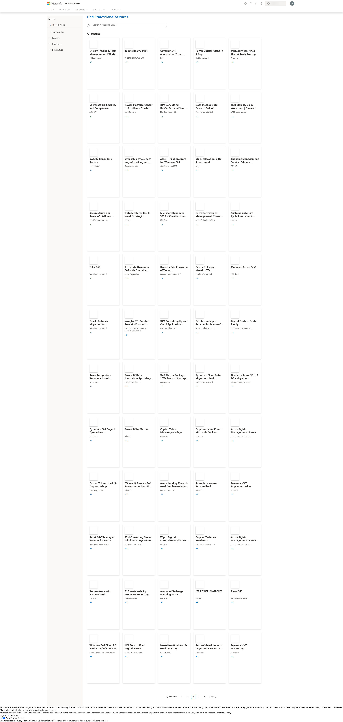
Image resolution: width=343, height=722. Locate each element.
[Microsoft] (54, 3)
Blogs (27, 707)
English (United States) (10, 715)
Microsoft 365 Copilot (101, 712)
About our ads (86, 720)
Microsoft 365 (47, 712)
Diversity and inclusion (197, 712)
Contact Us (35, 720)
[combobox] (128, 25)
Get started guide (64, 707)
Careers (128, 712)
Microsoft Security (19, 712)
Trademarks (74, 720)
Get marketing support (200, 707)
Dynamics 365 (34, 712)
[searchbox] (67, 25)
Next (212, 696)
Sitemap (26, 720)
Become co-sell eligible (287, 707)
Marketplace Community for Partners (315, 707)
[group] (91, 62)
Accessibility (213, 712)
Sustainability (225, 712)
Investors (183, 712)
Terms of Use (62, 720)
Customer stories (37, 707)
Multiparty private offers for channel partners (36, 710)
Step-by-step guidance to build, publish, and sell (255, 707)
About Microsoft (139, 712)
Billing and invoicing (156, 707)
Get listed (186, 707)
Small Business (118, 712)
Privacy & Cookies (48, 720)
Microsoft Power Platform (64, 712)
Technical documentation (84, 707)
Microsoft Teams (84, 712)
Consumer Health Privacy (11, 720)
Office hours (51, 707)
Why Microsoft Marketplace (12, 707)
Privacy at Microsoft (170, 712)
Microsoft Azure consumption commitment (127, 707)
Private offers (101, 707)
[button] (88, 24)
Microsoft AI (5, 712)
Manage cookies (100, 720)
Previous (173, 696)
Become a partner (173, 707)
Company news (154, 712)
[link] (103, 63)
